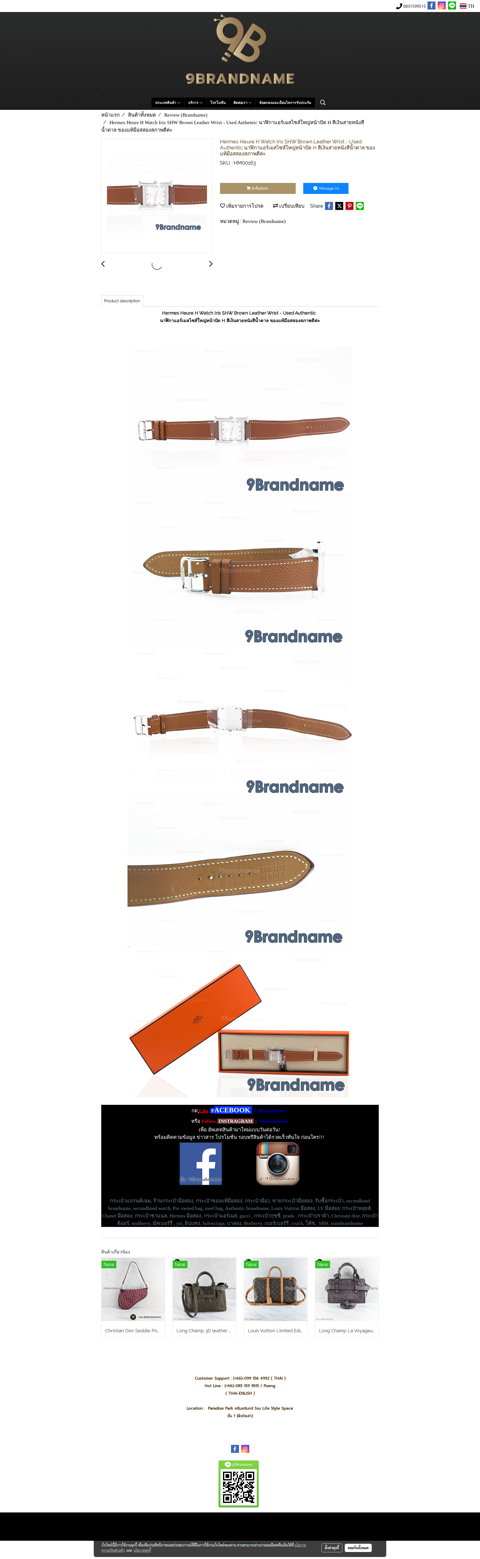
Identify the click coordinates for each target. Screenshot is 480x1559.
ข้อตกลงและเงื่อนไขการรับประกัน (285, 102)
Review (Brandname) (264, 221)
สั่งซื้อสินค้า (259, 188)
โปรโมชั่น (218, 102)
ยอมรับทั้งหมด (358, 1547)
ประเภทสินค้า (166, 102)
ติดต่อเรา (241, 102)
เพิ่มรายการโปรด (244, 206)
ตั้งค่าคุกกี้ (332, 1547)
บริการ (194, 102)
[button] (323, 102)
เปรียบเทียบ (291, 206)
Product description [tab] (122, 301)
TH (470, 6)
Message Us (328, 188)
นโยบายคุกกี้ (142, 1550)
